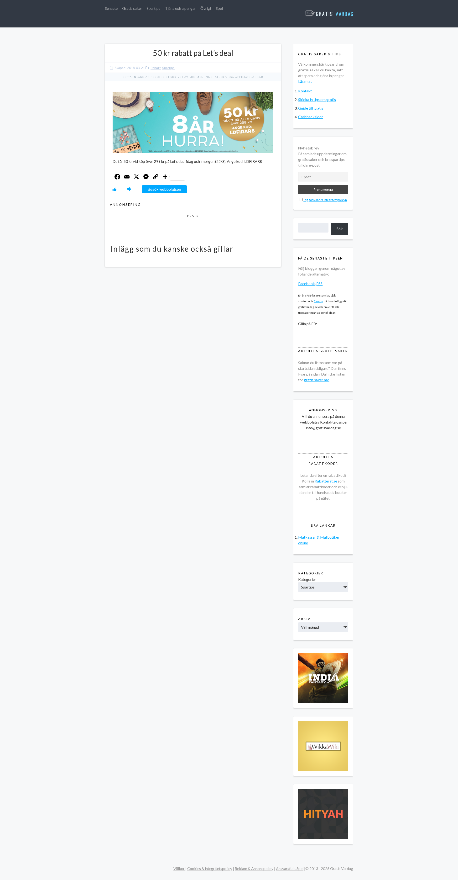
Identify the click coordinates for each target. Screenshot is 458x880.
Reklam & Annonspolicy (254, 868)
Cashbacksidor (310, 116)
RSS (319, 283)
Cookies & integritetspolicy (209, 868)
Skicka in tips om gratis (317, 99)
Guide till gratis (310, 108)
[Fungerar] (114, 189)
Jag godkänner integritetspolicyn (325, 200)
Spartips (153, 8)
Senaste (111, 8)
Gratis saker (132, 8)
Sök (340, 228)
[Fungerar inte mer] (129, 189)
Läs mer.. (305, 81)
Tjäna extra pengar (180, 8)
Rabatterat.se (326, 481)
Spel (219, 8)
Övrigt (205, 8)
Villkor (179, 868)
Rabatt (156, 68)
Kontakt (305, 91)
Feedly (318, 301)
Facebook (306, 283)
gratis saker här (316, 379)
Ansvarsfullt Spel (289, 868)
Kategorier (307, 579)
